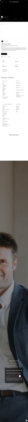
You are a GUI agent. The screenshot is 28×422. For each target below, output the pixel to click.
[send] (20, 376)
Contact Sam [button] (14, 365)
